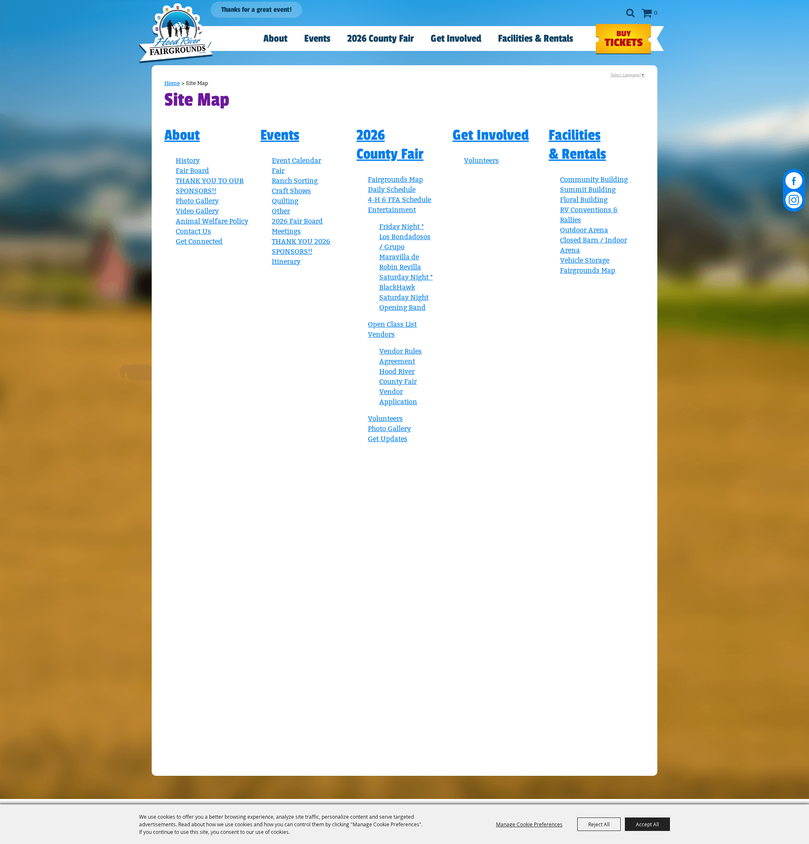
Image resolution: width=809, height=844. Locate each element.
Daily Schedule (391, 190)
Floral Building (584, 200)
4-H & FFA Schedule (399, 200)
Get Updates (387, 439)
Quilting (285, 201)
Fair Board (192, 171)
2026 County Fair (380, 38)
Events (317, 38)
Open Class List (392, 324)
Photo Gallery (197, 201)
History (188, 161)
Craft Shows (291, 191)
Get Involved (456, 38)
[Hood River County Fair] (176, 33)
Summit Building (588, 190)
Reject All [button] (599, 824)
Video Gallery (197, 211)
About (275, 38)
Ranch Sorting (295, 181)
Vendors (381, 334)
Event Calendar (296, 161)
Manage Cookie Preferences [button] (529, 824)
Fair (278, 171)
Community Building (594, 180)
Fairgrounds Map (395, 180)
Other (281, 211)
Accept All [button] (647, 824)
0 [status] (655, 13)
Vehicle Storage (584, 260)
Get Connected (199, 241)
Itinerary (286, 262)
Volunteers (385, 419)
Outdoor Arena (584, 230)
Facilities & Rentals (535, 38)
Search (630, 13)
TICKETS (623, 39)
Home (172, 83)
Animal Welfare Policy (212, 221)
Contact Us (193, 231)
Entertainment (392, 210)
